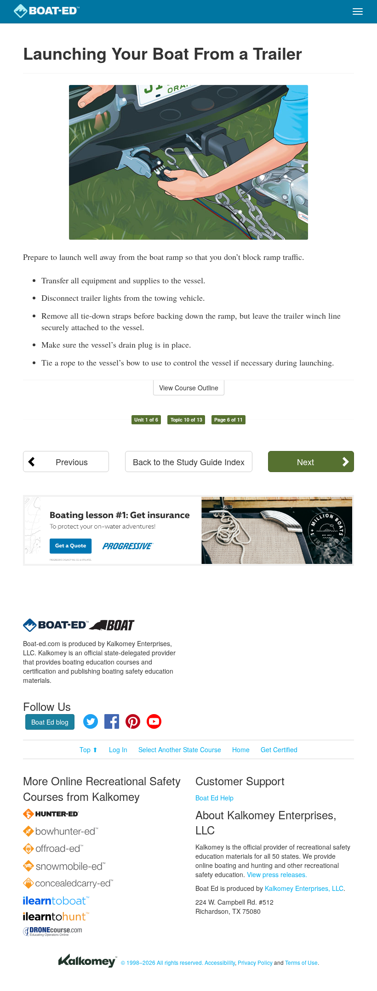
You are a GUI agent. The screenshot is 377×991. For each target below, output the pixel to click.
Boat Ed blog (50, 721)
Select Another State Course (179, 749)
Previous (72, 461)
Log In (118, 749)
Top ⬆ (89, 749)
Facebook (111, 721)
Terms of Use (301, 962)
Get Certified (279, 749)
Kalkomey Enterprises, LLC (304, 888)
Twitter (90, 721)
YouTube (154, 721)
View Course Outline (188, 387)
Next (305, 461)
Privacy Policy (255, 962)
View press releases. (277, 874)
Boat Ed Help (214, 797)
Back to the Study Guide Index (189, 461)
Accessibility (220, 962)
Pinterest (133, 721)
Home (241, 749)
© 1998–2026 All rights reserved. (162, 962)
